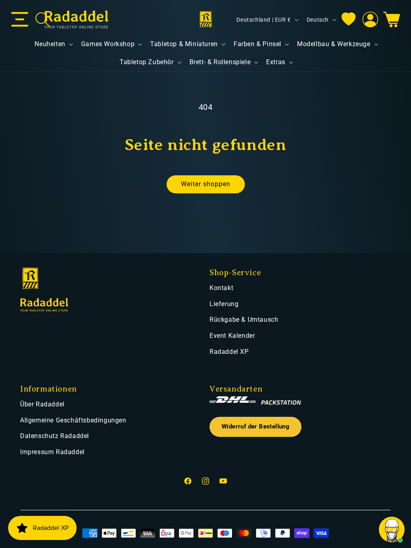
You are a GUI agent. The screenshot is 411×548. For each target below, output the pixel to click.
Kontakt (221, 288)
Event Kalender (232, 335)
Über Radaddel (42, 404)
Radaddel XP (229, 351)
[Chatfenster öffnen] (392, 529)
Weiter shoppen (205, 184)
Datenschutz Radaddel (54, 436)
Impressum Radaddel (52, 452)
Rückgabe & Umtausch (244, 319)
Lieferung (224, 304)
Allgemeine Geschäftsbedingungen (73, 420)
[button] (19, 19)
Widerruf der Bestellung (255, 426)
